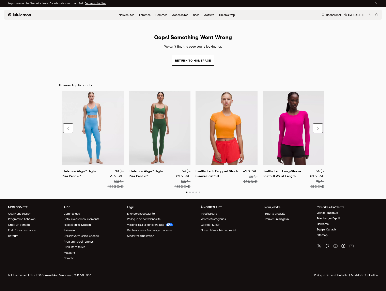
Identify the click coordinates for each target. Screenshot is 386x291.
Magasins (69, 252)
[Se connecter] (370, 15)
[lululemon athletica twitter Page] (319, 246)
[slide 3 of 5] (193, 192)
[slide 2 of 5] (189, 192)
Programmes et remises (78, 241)
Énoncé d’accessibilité (141, 213)
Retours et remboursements (81, 219)
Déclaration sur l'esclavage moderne (149, 230)
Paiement (70, 230)
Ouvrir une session (19, 213)
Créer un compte (19, 224)
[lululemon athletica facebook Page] (343, 246)
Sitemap (322, 235)
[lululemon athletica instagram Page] (351, 246)
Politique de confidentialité (144, 219)
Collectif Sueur (210, 224)
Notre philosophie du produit (219, 230)
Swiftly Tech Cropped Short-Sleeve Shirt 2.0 (217, 173)
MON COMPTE (18, 207)
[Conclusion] (376, 3)
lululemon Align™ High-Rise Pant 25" (146, 173)
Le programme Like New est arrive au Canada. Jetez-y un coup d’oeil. (46, 3)
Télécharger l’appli (328, 218)
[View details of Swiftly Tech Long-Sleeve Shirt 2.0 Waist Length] (294, 128)
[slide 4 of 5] (196, 192)
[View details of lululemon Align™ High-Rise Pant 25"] (160, 128)
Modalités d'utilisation (364, 275)
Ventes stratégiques (213, 219)
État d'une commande (22, 230)
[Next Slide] (120, 160)
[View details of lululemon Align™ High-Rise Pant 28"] (93, 128)
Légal (130, 207)
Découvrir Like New (95, 3)
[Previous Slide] (64, 160)
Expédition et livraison (77, 224)
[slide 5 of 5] (199, 192)
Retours (13, 236)
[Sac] (376, 15)
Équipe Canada (326, 229)
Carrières (323, 224)
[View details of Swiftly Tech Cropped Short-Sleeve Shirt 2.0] (227, 128)
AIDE (67, 207)
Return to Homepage (193, 60)
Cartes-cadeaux (327, 212)
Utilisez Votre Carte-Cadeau (81, 236)
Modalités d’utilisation (140, 236)
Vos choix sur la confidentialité (146, 224)
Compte (69, 258)
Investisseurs (209, 213)
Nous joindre (272, 207)
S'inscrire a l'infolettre (330, 207)
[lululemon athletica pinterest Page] (327, 246)
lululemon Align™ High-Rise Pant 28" (79, 173)
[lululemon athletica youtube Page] (335, 246)
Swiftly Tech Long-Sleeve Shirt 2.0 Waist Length (282, 173)
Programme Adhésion (21, 219)
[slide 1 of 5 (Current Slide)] (186, 192)
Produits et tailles (74, 247)
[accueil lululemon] (19, 15)
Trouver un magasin (276, 219)
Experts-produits (274, 213)
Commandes (72, 213)
